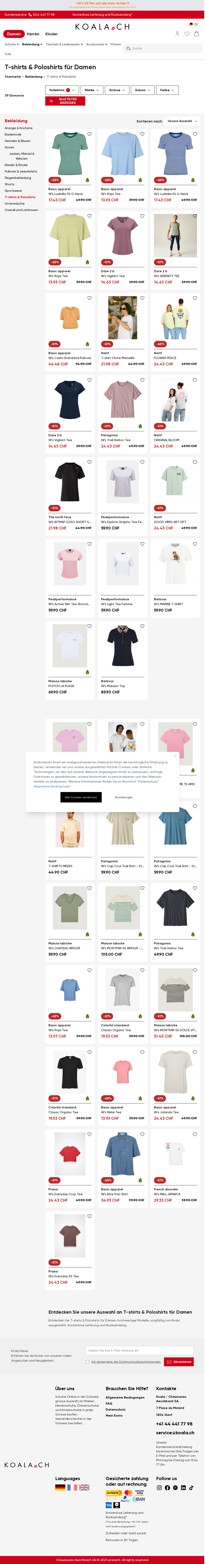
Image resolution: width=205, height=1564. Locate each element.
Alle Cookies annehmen (81, 797)
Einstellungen (124, 797)
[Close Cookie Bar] (175, 755)
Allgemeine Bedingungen (52, 786)
